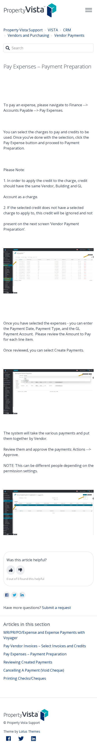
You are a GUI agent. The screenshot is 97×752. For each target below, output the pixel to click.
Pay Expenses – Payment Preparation (35, 654)
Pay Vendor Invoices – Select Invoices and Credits (44, 645)
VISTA (53, 29)
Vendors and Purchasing (28, 35)
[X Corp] (14, 595)
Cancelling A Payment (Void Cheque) (33, 670)
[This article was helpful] (11, 570)
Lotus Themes (29, 731)
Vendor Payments (69, 35)
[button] (88, 9)
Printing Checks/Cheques (24, 678)
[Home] (30, 10)
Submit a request (56, 607)
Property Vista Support (23, 29)
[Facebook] (6, 595)
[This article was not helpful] (20, 570)
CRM (67, 29)
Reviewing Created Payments (27, 662)
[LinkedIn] (22, 595)
